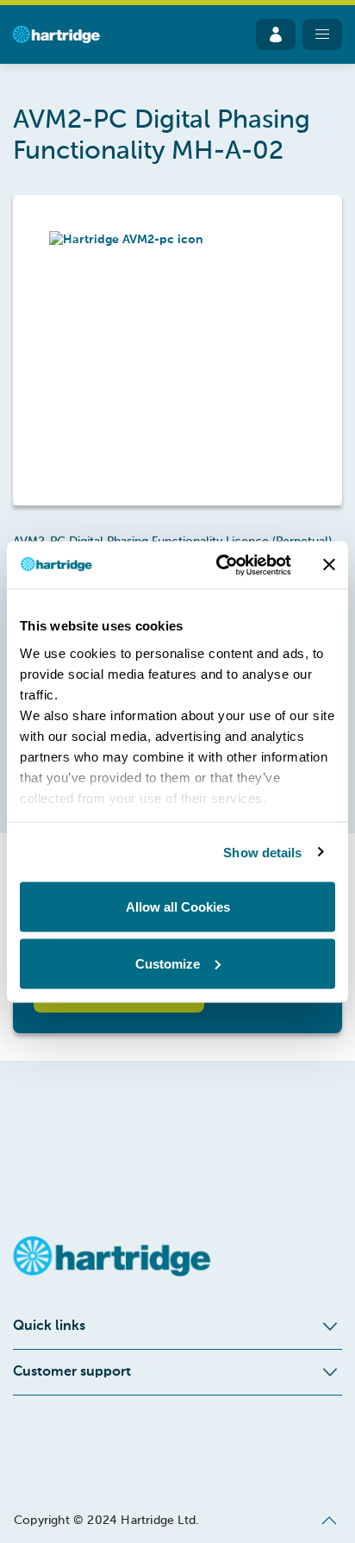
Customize (167, 963)
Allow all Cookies (178, 907)
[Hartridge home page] (56, 34)
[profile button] (276, 34)
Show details (262, 851)
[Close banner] (329, 565)
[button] (177, 350)
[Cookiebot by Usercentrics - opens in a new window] (219, 565)
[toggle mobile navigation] (322, 34)
